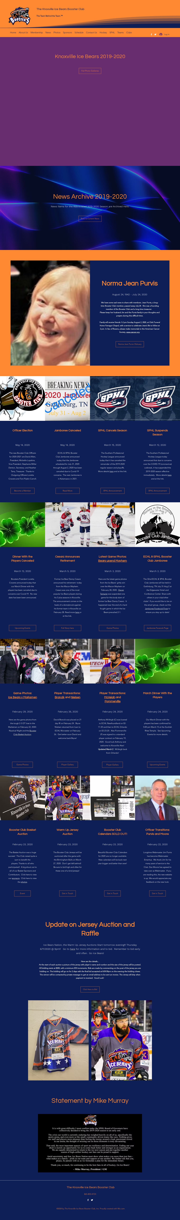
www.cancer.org (133, 332)
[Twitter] (155, 34)
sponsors (16, 878)
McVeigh (109, 697)
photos (24, 882)
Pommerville (113, 701)
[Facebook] (151, 34)
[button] (57, 32)
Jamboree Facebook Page (156, 608)
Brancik (59, 697)
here (111, 471)
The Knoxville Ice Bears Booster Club (60, 9)
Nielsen (75, 697)
